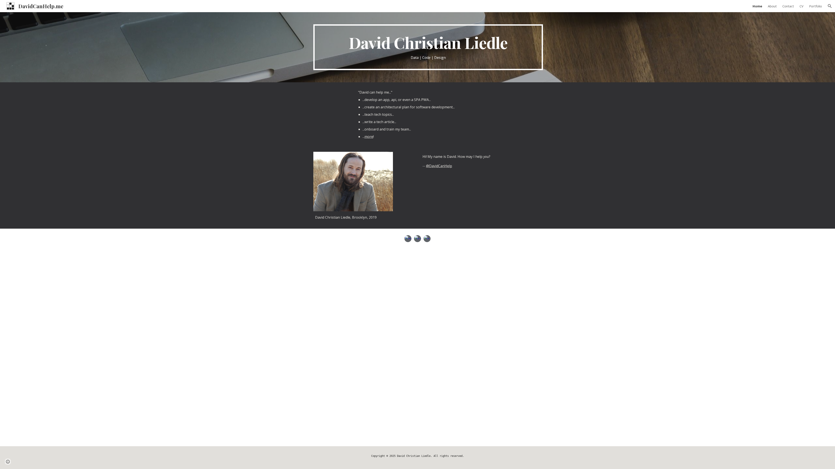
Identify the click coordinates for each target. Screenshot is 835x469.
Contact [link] (788, 6)
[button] (830, 6)
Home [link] (757, 6)
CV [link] (801, 6)
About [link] (772, 6)
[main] (428, 47)
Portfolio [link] (815, 6)
